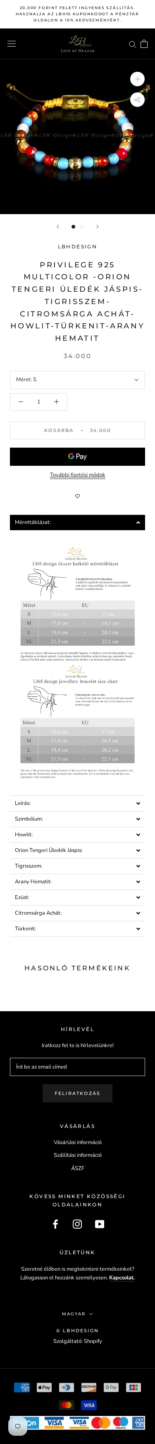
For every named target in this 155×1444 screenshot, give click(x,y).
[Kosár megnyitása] (144, 44)
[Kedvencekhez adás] (77, 496)
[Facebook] (55, 1224)
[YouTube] (99, 1224)
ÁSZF (77, 1168)
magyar (74, 1314)
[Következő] (97, 227)
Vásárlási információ (78, 1142)
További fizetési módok (77, 475)
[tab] (77, 522)
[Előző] (58, 227)
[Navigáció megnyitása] (11, 44)
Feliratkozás (77, 1093)
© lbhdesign (77, 1330)
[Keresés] (132, 43)
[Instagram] (77, 1224)
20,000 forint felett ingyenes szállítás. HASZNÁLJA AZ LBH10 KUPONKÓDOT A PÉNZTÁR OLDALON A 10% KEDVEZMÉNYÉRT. (77, 13)
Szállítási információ (78, 1155)
